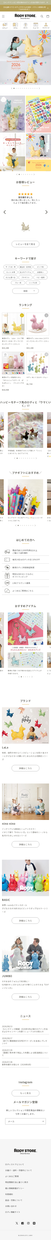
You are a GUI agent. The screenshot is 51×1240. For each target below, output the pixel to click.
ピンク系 (40, 267)
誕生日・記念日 (25, 267)
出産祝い (40, 272)
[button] (3, 16)
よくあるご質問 (12, 1176)
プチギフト (25, 277)
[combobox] (25, 291)
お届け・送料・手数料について (18, 1170)
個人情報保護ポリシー (14, 1188)
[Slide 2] (38, 114)
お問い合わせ (11, 1206)
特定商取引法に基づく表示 (16, 1182)
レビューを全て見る (25, 244)
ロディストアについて (14, 1164)
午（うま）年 (11, 267)
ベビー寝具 (40, 277)
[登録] (43, 1121)
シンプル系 (33, 283)
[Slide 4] (38, 152)
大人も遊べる (11, 277)
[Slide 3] (12, 152)
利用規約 (9, 1194)
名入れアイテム (25, 272)
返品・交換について (13, 1200)
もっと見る (25, 1093)
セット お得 (10, 272)
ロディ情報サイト (12, 1212)
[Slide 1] (12, 114)
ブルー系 (18, 283)
